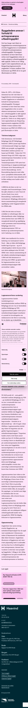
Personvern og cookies (7, 685)
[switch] (24, 354)
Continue (7, 8)
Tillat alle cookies (14, 374)
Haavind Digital (6, 678)
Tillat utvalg (14, 378)
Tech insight (5, 673)
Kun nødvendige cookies (14, 383)
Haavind (3, 15)
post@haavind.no (6, 622)
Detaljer (21, 369)
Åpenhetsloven (5, 687)
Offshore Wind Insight (8, 676)
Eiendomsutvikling (13, 24)
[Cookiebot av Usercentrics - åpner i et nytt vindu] (20, 324)
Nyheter (5, 24)
